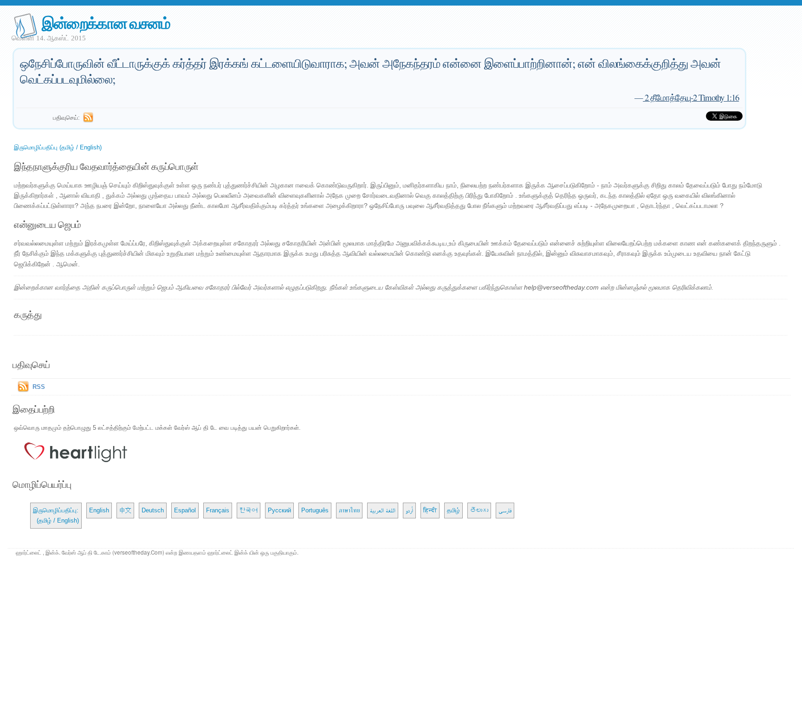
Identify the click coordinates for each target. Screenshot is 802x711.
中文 (125, 510)
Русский (279, 510)
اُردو (409, 510)
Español (185, 510)
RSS (38, 386)
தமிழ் (453, 510)
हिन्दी (430, 510)
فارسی (504, 510)
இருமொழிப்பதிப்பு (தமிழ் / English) (58, 147)
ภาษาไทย (349, 510)
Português (315, 510)
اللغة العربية (382, 510)
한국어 (248, 510)
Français (217, 510)
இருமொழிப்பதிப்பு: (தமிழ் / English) (56, 515)
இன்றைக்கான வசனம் (106, 22)
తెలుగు (479, 510)
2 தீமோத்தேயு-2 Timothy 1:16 (691, 97)
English (99, 510)
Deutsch (153, 510)
